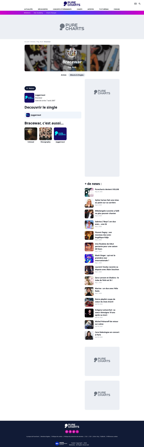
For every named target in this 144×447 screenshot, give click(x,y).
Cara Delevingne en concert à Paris (107, 333)
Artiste (63, 75)
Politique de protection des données (73, 436)
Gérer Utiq (96, 436)
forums (117, 9)
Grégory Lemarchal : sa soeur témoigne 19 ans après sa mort (105, 312)
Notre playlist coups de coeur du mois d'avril (105, 300)
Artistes (32, 42)
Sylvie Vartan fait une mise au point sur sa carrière (107, 201)
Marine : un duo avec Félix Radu (106, 289)
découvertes (43, 9)
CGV (90, 436)
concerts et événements (62, 9)
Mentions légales (45, 436)
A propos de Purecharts (32, 436)
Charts (79, 9)
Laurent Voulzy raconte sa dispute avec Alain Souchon (107, 268)
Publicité (102, 436)
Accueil (26, 42)
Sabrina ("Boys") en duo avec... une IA (105, 222)
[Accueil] (72, 3)
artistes (91, 9)
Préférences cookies (112, 436)
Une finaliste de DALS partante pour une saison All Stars (106, 246)
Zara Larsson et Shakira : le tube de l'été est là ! (107, 278)
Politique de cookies (57, 436)
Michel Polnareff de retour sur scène (106, 322)
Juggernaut (60, 142)
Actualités (28, 9)
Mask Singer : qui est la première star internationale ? (105, 258)
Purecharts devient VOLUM (107, 189)
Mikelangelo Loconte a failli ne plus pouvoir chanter (107, 212)
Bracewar (72, 61)
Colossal (31, 142)
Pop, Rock (72, 67)
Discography (45, 142)
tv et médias (104, 9)
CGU (86, 436)
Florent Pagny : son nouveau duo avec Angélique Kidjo (103, 235)
